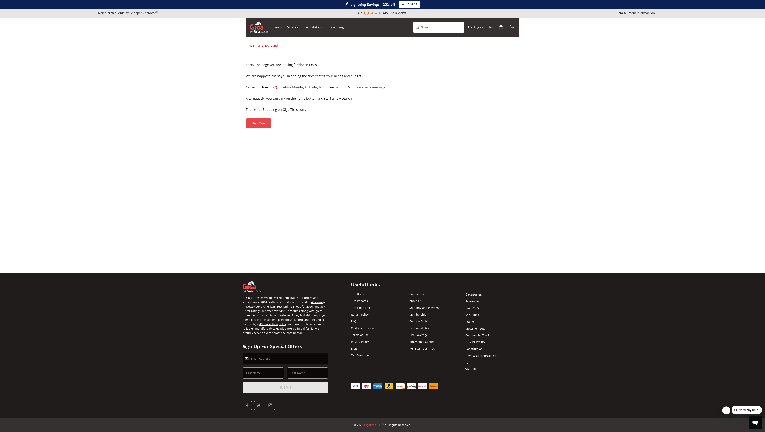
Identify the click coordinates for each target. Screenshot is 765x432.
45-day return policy (272, 324)
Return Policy (360, 314)
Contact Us (416, 294)
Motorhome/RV (475, 328)
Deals (277, 27)
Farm (468, 362)
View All (470, 369)
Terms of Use (360, 335)
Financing (336, 27)
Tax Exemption (361, 355)
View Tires (259, 123)
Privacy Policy (360, 342)
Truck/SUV (472, 308)
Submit (285, 387)
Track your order (480, 27)
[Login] (501, 27)
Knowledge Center (421, 342)
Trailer (469, 322)
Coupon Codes (419, 321)
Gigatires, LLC (374, 425)
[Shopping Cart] (512, 27)
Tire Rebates (359, 301)
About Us (415, 301)
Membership (418, 314)
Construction (474, 349)
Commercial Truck (477, 335)
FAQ (353, 321)
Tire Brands (359, 294)
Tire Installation (313, 27)
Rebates (292, 27)
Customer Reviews (363, 328)
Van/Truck (472, 315)
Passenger (472, 301)
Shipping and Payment (424, 308)
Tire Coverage (418, 335)
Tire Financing (360, 308)
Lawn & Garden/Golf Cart (482, 356)
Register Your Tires (422, 348)
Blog (354, 348)
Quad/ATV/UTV (475, 342)
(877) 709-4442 (280, 87)
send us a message (371, 87)
